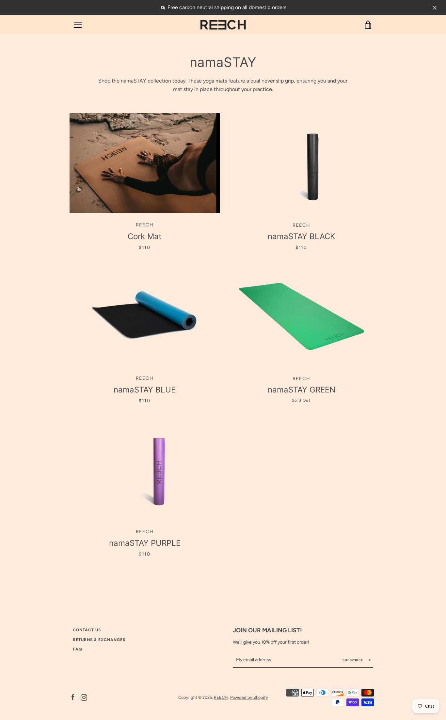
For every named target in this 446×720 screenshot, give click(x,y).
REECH (221, 697)
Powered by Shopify (249, 697)
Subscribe (353, 660)
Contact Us (87, 630)
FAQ (77, 649)
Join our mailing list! (267, 630)
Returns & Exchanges (99, 639)
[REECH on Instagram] (84, 697)
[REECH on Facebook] (73, 697)
